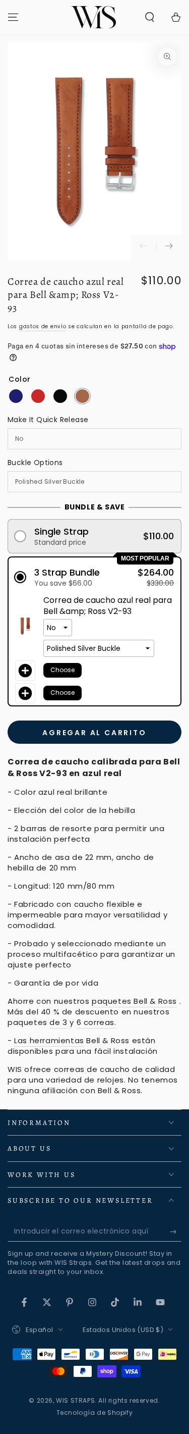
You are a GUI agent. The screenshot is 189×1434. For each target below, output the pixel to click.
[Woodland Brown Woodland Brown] (82, 396)
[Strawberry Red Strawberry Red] (38, 396)
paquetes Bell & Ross (134, 1001)
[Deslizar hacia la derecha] (168, 247)
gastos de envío (43, 326)
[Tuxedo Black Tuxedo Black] (60, 396)
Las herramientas (49, 1040)
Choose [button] (62, 669)
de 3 (58, 1022)
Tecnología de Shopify (94, 1413)
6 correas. (96, 1022)
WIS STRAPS (75, 1400)
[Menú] (13, 17)
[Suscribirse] (175, 1231)
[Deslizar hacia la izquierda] (143, 247)
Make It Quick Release (48, 420)
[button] (150, 17)
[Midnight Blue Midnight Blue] (16, 396)
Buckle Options (35, 462)
